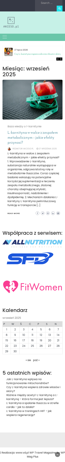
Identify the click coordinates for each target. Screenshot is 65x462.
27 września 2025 (48, 148)
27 (49, 346)
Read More (14, 213)
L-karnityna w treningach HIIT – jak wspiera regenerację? (29, 413)
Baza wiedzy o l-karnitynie (25, 126)
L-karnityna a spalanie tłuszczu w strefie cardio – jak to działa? (32, 405)
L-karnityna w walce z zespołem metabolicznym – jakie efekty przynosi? (33, 137)
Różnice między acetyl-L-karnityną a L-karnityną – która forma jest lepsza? (40, 55)
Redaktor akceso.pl (23, 148)
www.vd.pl (22, 453)
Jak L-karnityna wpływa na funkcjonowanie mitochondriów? (27, 381)
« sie (28, 360)
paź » (36, 360)
